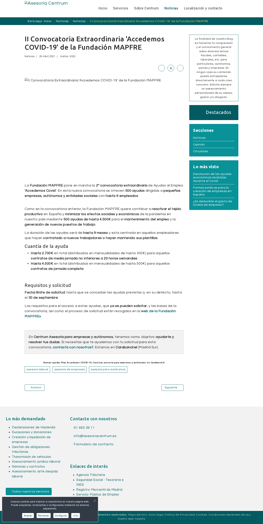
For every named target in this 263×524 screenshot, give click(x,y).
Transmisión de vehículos (31, 457)
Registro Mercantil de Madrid (99, 489)
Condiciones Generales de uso (229, 514)
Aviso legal (155, 514)
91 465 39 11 (84, 428)
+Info (76, 515)
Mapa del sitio (137, 514)
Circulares (200, 151)
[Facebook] (161, 68)
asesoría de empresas (69, 369)
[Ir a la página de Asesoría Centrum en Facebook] (72, 452)
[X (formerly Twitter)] (171, 68)
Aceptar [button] (28, 515)
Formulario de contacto (93, 444)
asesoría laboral (37, 369)
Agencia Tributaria (90, 475)
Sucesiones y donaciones (32, 432)
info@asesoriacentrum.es (95, 436)
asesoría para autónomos (108, 369)
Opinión (199, 144)
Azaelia (140, 518)
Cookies (201, 514)
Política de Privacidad (180, 514)
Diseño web (126, 518)
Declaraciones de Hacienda (33, 427)
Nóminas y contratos (28, 466)
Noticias (29, 56)
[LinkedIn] (180, 68)
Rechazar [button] (43, 515)
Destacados (218, 112)
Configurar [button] (61, 515)
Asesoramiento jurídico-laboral (36, 461)
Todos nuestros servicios (30, 491)
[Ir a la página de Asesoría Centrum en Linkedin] (79, 452)
